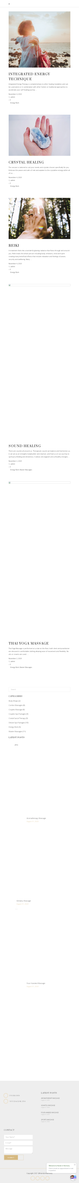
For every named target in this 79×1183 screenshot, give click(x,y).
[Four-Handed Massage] (16, 984)
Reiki (14, 246)
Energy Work (14, 103)
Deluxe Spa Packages (17, 722)
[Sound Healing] (39, 361)
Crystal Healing (26, 162)
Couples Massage (15, 709)
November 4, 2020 (15, 94)
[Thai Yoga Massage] (39, 559)
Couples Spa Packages (17, 714)
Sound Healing (25, 446)
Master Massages (26, 470)
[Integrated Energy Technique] (39, 39)
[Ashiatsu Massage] (11, 902)
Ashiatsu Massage (24, 901)
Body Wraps (13, 701)
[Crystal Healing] (39, 135)
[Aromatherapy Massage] (16, 819)
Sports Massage (47, 1120)
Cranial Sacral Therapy (17, 718)
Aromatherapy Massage (36, 818)
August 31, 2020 (33, 821)
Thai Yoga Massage (29, 643)
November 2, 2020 (15, 461)
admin (13, 97)
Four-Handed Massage (36, 983)
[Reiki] (39, 218)
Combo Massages (16, 705)
